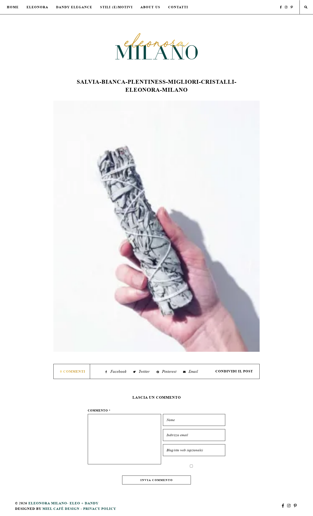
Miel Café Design (61, 508)
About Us (150, 7)
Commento (99, 410)
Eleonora (37, 7)
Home (13, 7)
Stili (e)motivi (116, 7)
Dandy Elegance (74, 7)
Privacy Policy (99, 508)
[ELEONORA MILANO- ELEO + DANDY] (156, 46)
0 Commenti (72, 371)
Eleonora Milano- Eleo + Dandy (63, 503)
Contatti (178, 7)
